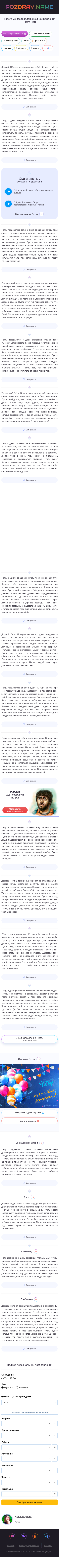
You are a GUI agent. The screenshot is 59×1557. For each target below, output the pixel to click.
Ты (5, 1378)
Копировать (30, 107)
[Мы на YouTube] (12, 1536)
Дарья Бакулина (23, 1516)
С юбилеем (27, 1299)
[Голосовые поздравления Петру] (47, 48)
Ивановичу (27, 1251)
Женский (23, 1387)
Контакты (48, 1545)
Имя (6, 1397)
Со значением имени (26, 1143)
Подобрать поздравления (29, 1502)
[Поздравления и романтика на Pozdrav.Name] (29, 7)
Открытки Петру (26, 1059)
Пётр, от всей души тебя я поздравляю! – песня (33, 191)
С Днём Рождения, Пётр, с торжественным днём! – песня (29, 203)
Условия (10, 1545)
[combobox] (29, 1402)
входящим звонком (15, 810)
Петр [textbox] (5, 1402)
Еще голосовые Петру (26, 214)
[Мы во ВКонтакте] (24, 1536)
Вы (14, 1378)
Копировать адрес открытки (28, 1113)
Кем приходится (23, 1397)
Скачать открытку (28, 1121)
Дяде (26, 1197)
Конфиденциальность (29, 1545)
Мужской (8, 1387)
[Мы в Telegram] (47, 1536)
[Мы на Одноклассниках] (35, 1536)
